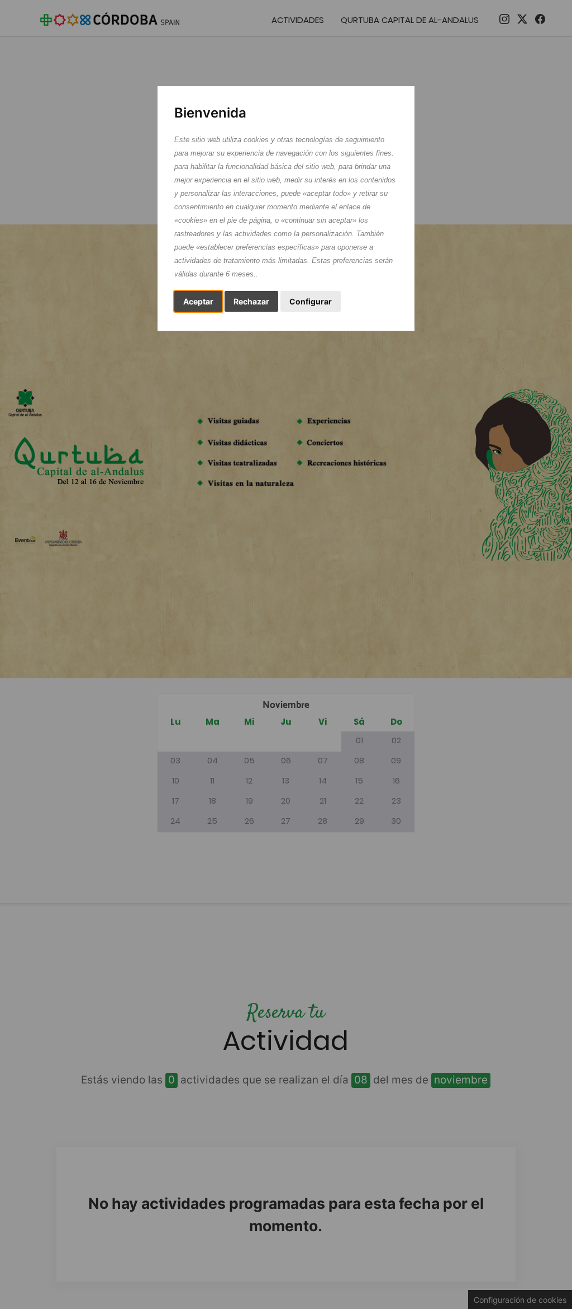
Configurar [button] (310, 301)
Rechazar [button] (251, 301)
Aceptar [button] (198, 301)
